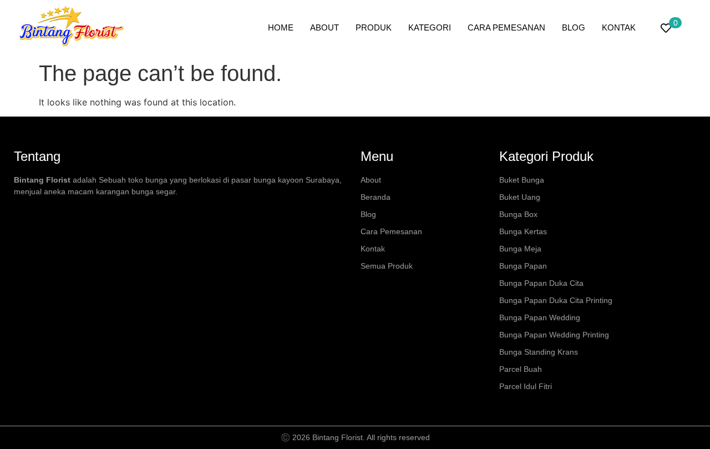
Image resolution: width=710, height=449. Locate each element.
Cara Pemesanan (506, 27)
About (324, 27)
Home (280, 27)
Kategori (429, 27)
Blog (573, 27)
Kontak (619, 27)
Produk (374, 27)
